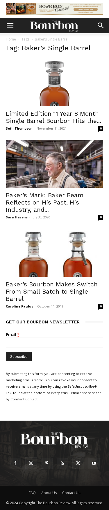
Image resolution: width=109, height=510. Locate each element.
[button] (10, 25)
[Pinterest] (47, 463)
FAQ (32, 492)
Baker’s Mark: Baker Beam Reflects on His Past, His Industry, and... (44, 202)
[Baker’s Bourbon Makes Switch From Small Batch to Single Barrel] (54, 253)
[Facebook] (15, 463)
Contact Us (71, 492)
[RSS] (62, 463)
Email (12, 334)
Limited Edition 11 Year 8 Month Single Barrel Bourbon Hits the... (53, 117)
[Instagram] (31, 463)
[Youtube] (94, 463)
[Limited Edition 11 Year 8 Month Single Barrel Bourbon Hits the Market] (54, 82)
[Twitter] (78, 463)
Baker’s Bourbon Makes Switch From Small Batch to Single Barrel (52, 291)
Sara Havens (17, 217)
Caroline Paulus (19, 306)
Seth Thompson (19, 128)
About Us (49, 492)
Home (11, 39)
